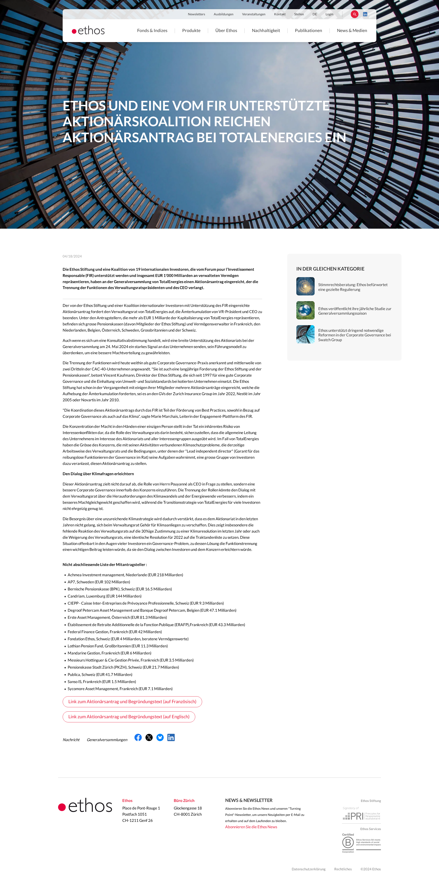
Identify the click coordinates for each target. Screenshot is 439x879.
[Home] (88, 33)
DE (315, 14)
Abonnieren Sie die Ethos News (251, 827)
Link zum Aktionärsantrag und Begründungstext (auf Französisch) (132, 701)
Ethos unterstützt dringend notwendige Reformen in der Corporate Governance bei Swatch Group (354, 335)
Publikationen (308, 31)
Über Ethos (226, 31)
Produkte (191, 31)
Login (329, 14)
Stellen (299, 14)
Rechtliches (343, 869)
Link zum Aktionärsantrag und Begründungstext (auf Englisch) (129, 717)
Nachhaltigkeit (266, 31)
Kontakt (280, 14)
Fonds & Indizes (152, 31)
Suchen (355, 14)
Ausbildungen (223, 14)
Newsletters (196, 14)
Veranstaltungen (253, 14)
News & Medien (352, 31)
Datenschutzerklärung (309, 869)
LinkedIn (365, 14)
